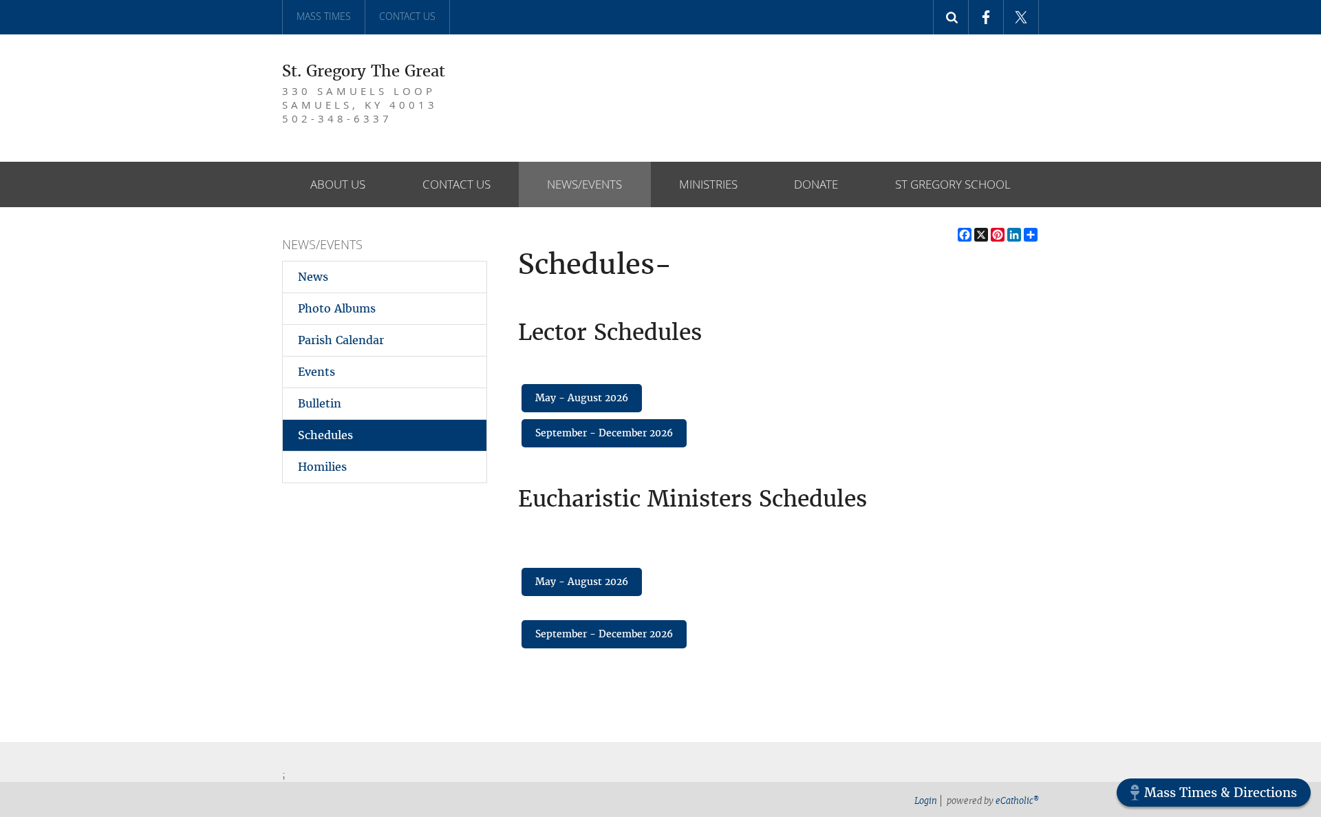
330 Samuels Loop (360, 104)
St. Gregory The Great (363, 71)
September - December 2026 (604, 433)
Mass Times (324, 16)
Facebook (986, 17)
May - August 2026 (581, 398)
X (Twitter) (1021, 17)
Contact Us (407, 16)
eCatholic (1017, 801)
